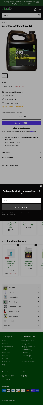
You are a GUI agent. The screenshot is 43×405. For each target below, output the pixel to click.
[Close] (41, 186)
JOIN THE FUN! (21, 207)
